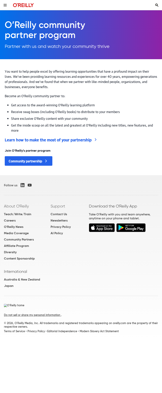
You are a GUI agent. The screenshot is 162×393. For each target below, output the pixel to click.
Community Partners (19, 239)
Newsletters (59, 220)
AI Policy (57, 233)
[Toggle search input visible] (157, 5)
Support (58, 206)
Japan (8, 286)
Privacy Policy (61, 227)
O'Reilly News (13, 227)
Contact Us (59, 214)
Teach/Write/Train (17, 214)
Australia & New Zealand (22, 279)
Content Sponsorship (19, 258)
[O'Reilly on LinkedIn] (22, 185)
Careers (10, 220)
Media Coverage (16, 233)
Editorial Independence (62, 331)
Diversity (10, 252)
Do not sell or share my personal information (32, 315)
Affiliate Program (16, 246)
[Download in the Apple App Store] (102, 227)
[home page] (23, 5)
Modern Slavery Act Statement (99, 331)
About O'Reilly (16, 206)
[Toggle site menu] (5, 5)
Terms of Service (14, 331)
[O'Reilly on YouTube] (30, 185)
